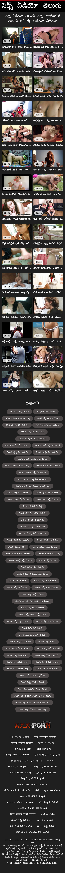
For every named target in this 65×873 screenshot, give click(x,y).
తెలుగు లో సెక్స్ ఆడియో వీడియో (32, 513)
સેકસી (50, 761)
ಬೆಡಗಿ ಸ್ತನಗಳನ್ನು (20, 826)
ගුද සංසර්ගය (52, 790)
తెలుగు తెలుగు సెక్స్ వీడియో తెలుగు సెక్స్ (32, 486)
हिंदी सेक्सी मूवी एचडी (23, 814)
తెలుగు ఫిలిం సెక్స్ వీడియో (47, 493)
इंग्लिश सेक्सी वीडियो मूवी (32, 808)
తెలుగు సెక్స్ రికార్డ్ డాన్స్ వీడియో (32, 635)
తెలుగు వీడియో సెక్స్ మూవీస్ (45, 547)
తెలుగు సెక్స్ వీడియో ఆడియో (18, 648)
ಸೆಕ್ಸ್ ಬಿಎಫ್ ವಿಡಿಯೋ (20, 773)
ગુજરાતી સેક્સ (46, 743)
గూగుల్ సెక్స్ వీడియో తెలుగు (32, 432)
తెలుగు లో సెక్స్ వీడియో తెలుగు (32, 533)
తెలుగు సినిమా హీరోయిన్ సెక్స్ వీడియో (33, 574)
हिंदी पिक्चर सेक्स (45, 737)
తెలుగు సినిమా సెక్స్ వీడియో (32, 567)
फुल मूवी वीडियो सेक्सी (32, 796)
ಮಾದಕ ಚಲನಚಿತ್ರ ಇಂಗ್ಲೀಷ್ (32, 784)
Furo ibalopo (43, 749)
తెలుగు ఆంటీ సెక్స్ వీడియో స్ (47, 445)
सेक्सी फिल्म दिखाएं (22, 743)
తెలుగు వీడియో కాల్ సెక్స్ (47, 540)
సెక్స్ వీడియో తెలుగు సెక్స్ (22, 863)
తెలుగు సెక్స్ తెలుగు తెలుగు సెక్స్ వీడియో (32, 601)
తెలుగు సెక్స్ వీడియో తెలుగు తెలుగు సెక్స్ (32, 703)
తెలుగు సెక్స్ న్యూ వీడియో (17, 621)
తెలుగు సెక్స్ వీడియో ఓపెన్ (48, 648)
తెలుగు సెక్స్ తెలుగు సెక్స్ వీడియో (32, 614)
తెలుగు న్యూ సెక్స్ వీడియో (17, 493)
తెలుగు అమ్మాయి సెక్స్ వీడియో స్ (32, 439)
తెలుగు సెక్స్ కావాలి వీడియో (46, 587)
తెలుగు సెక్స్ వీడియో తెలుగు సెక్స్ (32, 709)
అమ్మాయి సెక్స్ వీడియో (46, 412)
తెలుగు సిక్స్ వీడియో (47, 560)
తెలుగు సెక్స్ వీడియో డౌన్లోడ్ (47, 669)
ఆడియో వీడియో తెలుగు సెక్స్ (18, 418)
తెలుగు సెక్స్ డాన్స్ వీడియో (33, 594)
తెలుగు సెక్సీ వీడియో (17, 581)
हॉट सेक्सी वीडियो (48, 802)
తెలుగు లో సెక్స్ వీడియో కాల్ (32, 527)
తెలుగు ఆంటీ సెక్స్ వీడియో (16, 445)
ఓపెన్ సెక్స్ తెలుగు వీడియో (48, 418)
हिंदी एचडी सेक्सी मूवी (17, 790)
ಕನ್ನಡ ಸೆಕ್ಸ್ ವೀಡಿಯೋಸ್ (20, 802)
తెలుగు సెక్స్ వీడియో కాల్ (17, 662)
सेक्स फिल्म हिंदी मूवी (47, 755)
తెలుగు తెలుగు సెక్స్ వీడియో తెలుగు (32, 479)
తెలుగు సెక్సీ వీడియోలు (21, 820)
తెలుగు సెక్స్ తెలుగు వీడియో (32, 608)
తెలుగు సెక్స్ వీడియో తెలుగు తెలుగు (32, 689)
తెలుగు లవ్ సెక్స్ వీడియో (47, 499)
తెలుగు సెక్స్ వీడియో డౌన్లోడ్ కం (32, 675)
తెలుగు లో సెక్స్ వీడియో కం (32, 520)
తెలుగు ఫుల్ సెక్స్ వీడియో (18, 499)
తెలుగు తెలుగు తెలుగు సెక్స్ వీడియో (32, 459)
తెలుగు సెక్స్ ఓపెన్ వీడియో (45, 581)
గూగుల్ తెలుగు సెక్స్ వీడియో (47, 425)
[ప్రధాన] (32, 725)
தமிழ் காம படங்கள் (17, 755)
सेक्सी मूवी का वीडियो (45, 767)
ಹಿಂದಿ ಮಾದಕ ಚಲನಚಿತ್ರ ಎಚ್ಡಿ (32, 832)
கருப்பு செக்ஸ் (45, 820)
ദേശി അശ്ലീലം (48, 814)
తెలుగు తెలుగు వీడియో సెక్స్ (17, 466)
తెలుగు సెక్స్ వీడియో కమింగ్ (46, 655)
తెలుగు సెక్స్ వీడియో (46, 642)
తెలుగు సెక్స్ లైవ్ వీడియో (20, 642)
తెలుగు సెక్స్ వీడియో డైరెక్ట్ (17, 669)
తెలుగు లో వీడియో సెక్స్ (32, 506)
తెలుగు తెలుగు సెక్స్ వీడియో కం (32, 472)
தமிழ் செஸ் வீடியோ (46, 773)
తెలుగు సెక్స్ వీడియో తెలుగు (32, 682)
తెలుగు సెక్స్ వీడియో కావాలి (47, 662)
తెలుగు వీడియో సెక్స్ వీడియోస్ (18, 554)
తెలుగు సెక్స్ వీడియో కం (17, 655)
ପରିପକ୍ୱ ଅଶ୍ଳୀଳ (18, 767)
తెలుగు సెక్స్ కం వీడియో (17, 587)
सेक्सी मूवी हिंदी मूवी (32, 778)
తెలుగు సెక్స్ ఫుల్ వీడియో (32, 628)
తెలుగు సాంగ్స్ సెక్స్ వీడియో (20, 560)
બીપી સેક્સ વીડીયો (19, 737)
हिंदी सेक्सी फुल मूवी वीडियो (26, 761)
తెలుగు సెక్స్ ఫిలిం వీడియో (47, 621)
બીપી (37, 790)
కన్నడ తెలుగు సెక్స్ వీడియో (17, 425)
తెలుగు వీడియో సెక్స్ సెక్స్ (49, 554)
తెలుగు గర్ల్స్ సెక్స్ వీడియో (17, 452)
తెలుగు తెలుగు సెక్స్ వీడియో (48, 466)
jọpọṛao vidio (22, 749)
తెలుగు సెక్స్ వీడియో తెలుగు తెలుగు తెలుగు (32, 696)
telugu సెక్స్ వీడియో (19, 412)
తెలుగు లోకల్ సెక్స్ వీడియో (18, 540)
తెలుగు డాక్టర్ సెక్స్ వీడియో (47, 452)
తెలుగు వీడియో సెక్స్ (16, 547)
